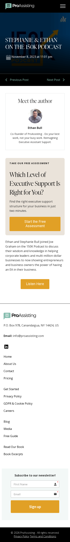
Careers (9, 411)
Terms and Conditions (43, 536)
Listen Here (35, 284)
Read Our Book (14, 447)
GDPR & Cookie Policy (18, 404)
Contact (9, 371)
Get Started (11, 389)
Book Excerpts (13, 454)
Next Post (53, 80)
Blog (7, 422)
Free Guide (11, 436)
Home (8, 357)
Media (8, 429)
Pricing (8, 378)
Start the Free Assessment (35, 224)
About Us (10, 364)
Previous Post (19, 80)
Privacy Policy (13, 396)
